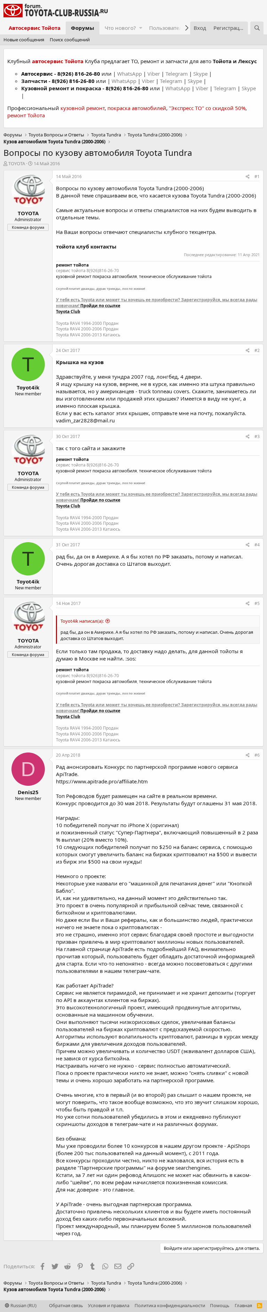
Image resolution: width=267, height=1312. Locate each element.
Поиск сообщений (70, 39)
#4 (257, 545)
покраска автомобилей (136, 107)
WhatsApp (130, 73)
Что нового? (120, 27)
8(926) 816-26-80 (78, 73)
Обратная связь (66, 1305)
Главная (243, 1305)
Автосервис (37, 73)
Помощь (219, 1305)
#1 (257, 176)
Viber (153, 73)
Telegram (177, 73)
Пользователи (167, 27)
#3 (257, 436)
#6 (257, 755)
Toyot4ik (28, 387)
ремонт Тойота (26, 115)
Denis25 (28, 792)
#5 (257, 603)
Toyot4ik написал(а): (82, 621)
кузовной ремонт (82, 107)
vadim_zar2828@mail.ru (85, 420)
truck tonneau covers (164, 391)
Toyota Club (68, 311)
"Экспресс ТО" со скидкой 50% (207, 107)
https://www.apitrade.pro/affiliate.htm (102, 781)
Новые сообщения (23, 39)
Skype (201, 73)
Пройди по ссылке (100, 306)
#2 (257, 350)
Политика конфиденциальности (170, 1305)
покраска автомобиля (114, 276)
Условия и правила (108, 1305)
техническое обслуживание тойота (175, 276)
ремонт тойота (72, 265)
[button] (140, 28)
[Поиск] (257, 28)
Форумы (82, 27)
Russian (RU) (23, 1305)
